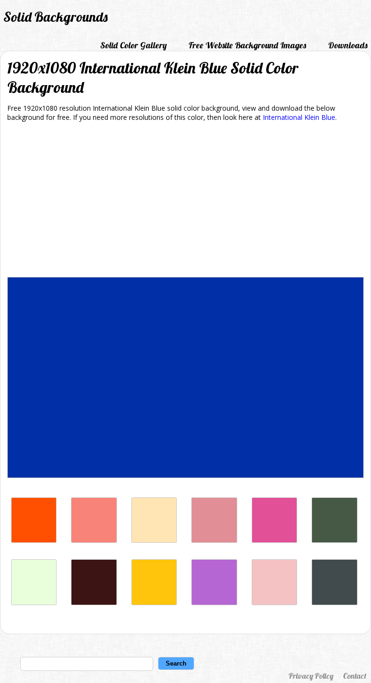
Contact (354, 676)
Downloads (348, 45)
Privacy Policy (310, 676)
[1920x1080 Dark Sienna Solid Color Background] (93, 602)
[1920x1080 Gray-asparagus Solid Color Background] (334, 540)
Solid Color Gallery (133, 45)
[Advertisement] (185, 201)
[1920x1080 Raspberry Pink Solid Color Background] (274, 540)
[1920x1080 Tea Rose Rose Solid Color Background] (274, 602)
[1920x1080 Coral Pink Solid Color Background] (93, 540)
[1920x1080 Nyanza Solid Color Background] (34, 602)
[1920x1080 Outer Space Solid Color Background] (334, 602)
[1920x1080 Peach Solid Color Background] (154, 540)
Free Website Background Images (247, 45)
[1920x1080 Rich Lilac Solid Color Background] (214, 602)
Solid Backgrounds (55, 16)
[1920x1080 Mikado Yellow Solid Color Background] (154, 602)
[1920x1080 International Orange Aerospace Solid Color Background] (34, 540)
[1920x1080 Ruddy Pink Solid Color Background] (214, 540)
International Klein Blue (299, 117)
